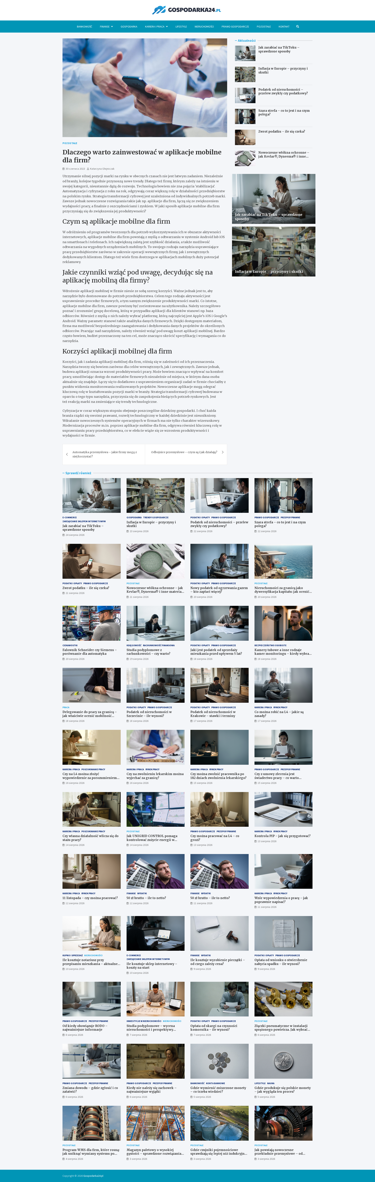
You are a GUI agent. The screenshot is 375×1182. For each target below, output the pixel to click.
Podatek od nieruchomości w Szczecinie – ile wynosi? (149, 714)
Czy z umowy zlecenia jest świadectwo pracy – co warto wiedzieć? (276, 777)
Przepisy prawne (290, 517)
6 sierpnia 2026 (266, 1035)
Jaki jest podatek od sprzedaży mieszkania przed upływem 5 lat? (216, 652)
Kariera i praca (154, 26)
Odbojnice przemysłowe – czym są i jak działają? (184, 452)
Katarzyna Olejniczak (102, 168)
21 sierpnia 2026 (75, 593)
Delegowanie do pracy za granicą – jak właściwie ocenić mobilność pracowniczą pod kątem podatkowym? (89, 717)
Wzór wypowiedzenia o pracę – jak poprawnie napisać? (281, 900)
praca (65, 707)
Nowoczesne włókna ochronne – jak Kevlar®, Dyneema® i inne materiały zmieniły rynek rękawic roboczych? (285, 158)
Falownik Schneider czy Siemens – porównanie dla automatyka (89, 652)
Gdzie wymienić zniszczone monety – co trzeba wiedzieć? (218, 1090)
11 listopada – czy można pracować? (90, 898)
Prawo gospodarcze (235, 26)
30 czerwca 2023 (75, 168)
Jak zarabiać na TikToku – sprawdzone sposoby (278, 49)
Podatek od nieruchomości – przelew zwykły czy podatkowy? (283, 91)
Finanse (105, 26)
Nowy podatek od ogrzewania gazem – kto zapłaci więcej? (219, 590)
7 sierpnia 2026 (138, 1035)
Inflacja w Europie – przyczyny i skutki (269, 271)
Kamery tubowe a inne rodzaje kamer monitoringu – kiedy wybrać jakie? (282, 653)
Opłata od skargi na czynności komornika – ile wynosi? (213, 1028)
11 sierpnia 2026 (203, 903)
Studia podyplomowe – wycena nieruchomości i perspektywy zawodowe (151, 1029)
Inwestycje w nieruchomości (144, 1021)
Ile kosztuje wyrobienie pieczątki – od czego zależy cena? (217, 962)
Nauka (270, 1083)
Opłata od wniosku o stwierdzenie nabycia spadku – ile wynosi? (280, 962)
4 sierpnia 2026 (74, 1159)
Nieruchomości (204, 26)
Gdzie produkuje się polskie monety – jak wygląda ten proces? (282, 1090)
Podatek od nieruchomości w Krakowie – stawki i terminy (213, 714)
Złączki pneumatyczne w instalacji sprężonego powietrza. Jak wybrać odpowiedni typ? (281, 1029)
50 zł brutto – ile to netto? (146, 898)
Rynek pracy (280, 707)
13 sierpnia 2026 (203, 845)
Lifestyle (181, 26)
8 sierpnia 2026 (74, 1035)
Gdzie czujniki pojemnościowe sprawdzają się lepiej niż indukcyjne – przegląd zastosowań (218, 1153)
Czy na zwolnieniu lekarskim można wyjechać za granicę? (155, 776)
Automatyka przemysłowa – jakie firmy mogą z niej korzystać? (104, 454)
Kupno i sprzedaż (72, 955)
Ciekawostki (70, 645)
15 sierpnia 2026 (203, 783)
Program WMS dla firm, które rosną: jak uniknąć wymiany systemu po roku (91, 1153)
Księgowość (134, 645)
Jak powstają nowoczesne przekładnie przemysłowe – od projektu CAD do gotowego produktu (283, 1153)
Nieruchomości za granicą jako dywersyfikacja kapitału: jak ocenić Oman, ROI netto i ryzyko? (281, 591)
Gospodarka (129, 26)
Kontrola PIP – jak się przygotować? (282, 836)
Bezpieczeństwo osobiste (270, 645)
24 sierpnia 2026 (75, 535)
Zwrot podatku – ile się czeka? (281, 131)
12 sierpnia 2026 (75, 903)
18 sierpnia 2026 (203, 659)
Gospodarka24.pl (93, 1176)
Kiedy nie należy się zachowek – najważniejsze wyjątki (152, 1090)
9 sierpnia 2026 (202, 969)
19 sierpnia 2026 (139, 659)
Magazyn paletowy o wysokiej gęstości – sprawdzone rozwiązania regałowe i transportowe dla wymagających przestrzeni (154, 1155)
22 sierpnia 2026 (203, 531)
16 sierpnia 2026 (75, 783)
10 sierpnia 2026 (75, 969)
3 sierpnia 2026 (138, 1159)
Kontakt (284, 26)
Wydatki (142, 893)
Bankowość (84, 26)
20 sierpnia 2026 (203, 597)
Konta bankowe (215, 1083)
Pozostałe (264, 26)
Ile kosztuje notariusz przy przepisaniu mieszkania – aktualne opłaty (90, 963)
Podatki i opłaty (200, 517)
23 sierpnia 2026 (139, 531)
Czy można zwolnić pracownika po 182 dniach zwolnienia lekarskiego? (218, 776)
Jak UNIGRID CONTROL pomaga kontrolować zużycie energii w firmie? (152, 839)
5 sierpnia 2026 (202, 1097)
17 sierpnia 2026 (203, 721)
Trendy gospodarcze (156, 517)
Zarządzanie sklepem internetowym (84, 521)
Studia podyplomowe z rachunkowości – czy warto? (148, 652)
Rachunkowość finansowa (159, 645)
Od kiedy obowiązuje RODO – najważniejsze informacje (84, 1028)
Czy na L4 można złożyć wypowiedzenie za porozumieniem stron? (89, 777)
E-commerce (69, 517)
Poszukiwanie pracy (93, 769)
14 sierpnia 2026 (75, 845)
